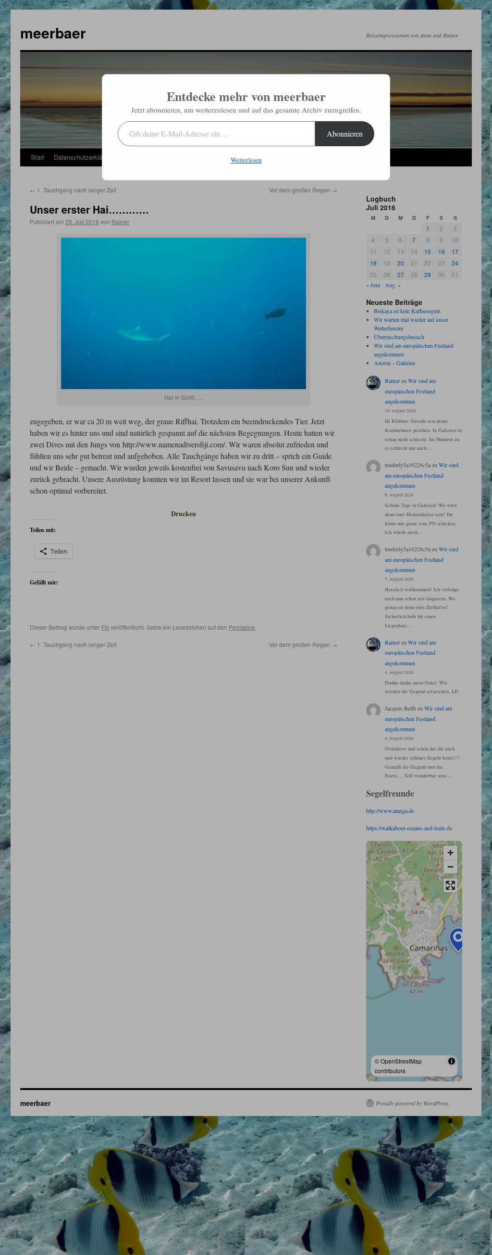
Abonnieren (345, 133)
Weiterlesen (246, 160)
